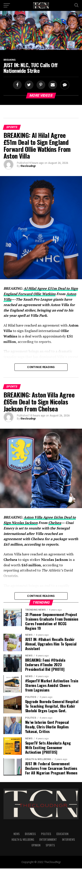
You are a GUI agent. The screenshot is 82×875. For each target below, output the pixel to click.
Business (30, 834)
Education (62, 834)
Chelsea (54, 522)
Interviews (68, 839)
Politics (46, 834)
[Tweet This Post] (28, 85)
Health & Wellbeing (23, 839)
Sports (50, 845)
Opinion (35, 845)
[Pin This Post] (40, 85)
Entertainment (48, 839)
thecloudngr (28, 166)
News (17, 834)
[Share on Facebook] (18, 85)
